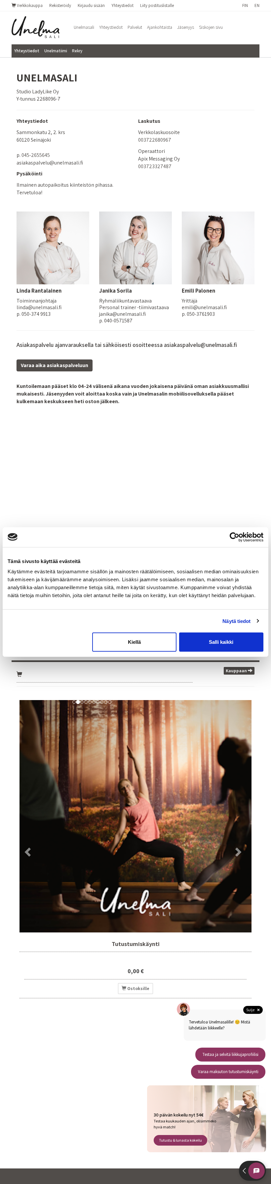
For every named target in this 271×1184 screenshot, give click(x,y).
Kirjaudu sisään (91, 5)
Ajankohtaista (159, 27)
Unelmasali (84, 27)
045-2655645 (35, 155)
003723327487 (155, 166)
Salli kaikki (221, 642)
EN (256, 5)
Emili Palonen (198, 290)
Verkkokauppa (29, 5)
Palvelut (135, 27)
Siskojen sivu (211, 27)
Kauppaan (237, 671)
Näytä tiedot (236, 621)
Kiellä (134, 642)
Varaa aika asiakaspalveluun (54, 365)
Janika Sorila (115, 290)
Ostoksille (137, 988)
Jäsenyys (185, 27)
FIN (245, 5)
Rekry (77, 51)
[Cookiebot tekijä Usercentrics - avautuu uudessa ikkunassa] (234, 537)
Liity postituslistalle (157, 5)
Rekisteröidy (60, 5)
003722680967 (154, 139)
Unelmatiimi (55, 51)
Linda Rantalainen (39, 290)
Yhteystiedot (122, 5)
